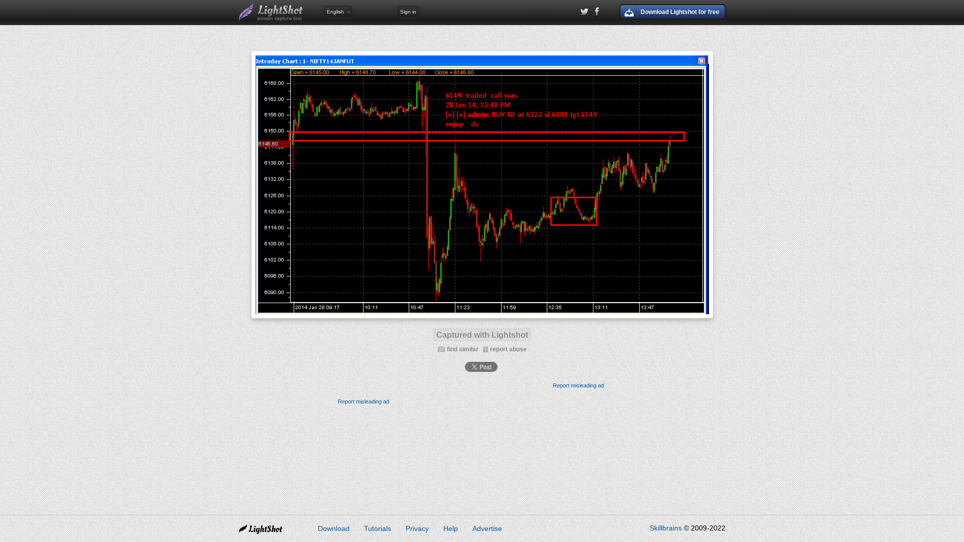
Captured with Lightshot (482, 335)
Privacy (417, 528)
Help (450, 528)
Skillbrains (666, 528)
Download (333, 528)
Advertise (487, 528)
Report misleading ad (578, 385)
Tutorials (377, 528)
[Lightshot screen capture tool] (271, 13)
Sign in (408, 12)
